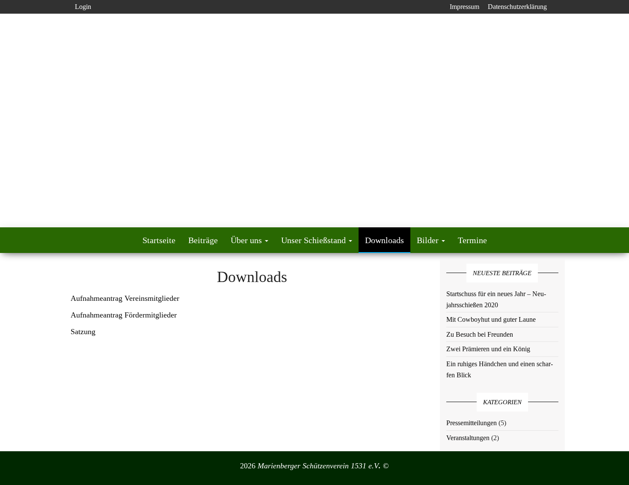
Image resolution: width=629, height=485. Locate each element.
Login (83, 6)
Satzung (83, 331)
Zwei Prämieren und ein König (488, 349)
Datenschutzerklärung (517, 6)
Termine (472, 240)
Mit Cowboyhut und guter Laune (491, 319)
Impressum (464, 6)
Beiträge (203, 240)
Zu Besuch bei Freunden (479, 334)
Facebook (438, 7)
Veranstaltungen (468, 437)
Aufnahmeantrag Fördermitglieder (124, 315)
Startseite (158, 240)
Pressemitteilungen (471, 422)
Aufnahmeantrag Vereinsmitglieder (125, 298)
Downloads (384, 240)
